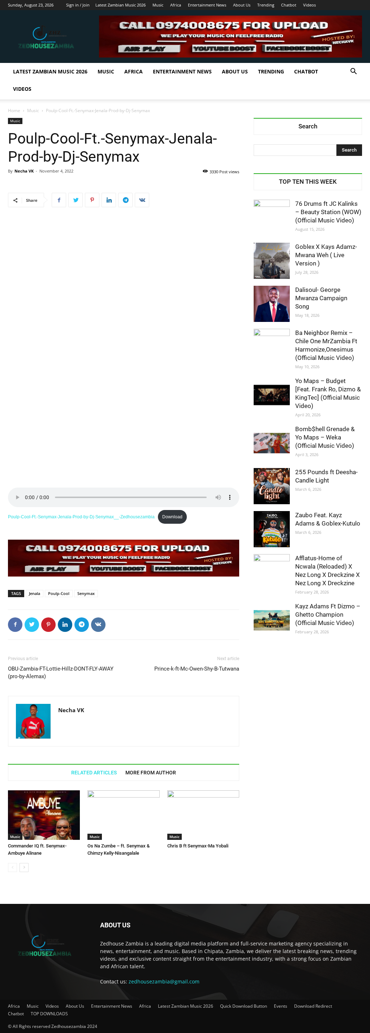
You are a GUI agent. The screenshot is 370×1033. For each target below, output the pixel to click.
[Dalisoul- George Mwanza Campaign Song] (272, 304)
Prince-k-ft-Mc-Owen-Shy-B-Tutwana (196, 669)
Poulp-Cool (58, 593)
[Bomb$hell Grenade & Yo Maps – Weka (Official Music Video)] (272, 443)
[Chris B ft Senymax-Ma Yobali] (203, 815)
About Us (241, 5)
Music (157, 5)
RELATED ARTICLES (94, 772)
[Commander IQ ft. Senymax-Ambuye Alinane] (44, 815)
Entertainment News (207, 5)
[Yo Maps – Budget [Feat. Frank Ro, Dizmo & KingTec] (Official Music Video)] (272, 395)
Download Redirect (313, 1006)
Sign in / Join (78, 5)
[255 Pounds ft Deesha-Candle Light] (272, 486)
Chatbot (288, 5)
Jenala (34, 593)
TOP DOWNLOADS (49, 1014)
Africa (175, 5)
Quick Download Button (243, 1006)
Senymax (86, 593)
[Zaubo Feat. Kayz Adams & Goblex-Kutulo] (272, 529)
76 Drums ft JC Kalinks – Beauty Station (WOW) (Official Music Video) (328, 212)
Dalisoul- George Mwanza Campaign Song (321, 298)
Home (14, 110)
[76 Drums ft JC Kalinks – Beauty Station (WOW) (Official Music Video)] (272, 218)
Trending (265, 5)
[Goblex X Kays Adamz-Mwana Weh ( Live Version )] (272, 261)
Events (280, 1006)
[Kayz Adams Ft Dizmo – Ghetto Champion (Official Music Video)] (272, 620)
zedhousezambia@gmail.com (164, 981)
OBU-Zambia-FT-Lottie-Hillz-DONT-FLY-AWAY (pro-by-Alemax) (60, 673)
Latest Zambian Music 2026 (120, 5)
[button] (353, 72)
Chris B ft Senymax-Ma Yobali (197, 846)
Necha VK (24, 171)
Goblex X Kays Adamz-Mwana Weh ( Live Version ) (326, 255)
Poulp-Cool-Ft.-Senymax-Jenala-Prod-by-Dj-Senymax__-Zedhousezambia (81, 516)
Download (172, 516)
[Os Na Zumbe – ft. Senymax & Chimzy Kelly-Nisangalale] (123, 815)
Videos (309, 5)
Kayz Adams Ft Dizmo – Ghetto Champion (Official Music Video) (327, 614)
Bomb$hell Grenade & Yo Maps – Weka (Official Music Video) (325, 437)
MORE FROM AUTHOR (150, 772)
